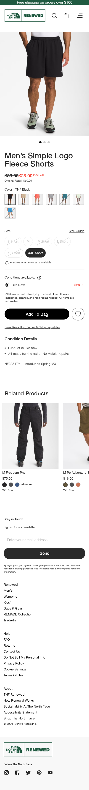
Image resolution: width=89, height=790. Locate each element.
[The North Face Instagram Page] (6, 772)
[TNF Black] (4, 484)
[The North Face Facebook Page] (17, 772)
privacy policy (63, 568)
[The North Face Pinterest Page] (39, 772)
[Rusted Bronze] (78, 484)
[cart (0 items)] (66, 15)
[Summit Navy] (17, 484)
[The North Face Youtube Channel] (50, 772)
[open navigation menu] (79, 15)
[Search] (54, 15)
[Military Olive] (65, 484)
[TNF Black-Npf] (11, 484)
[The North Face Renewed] (25, 15)
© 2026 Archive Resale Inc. (20, 723)
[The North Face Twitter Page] (28, 772)
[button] (40, 142)
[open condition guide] (39, 277)
